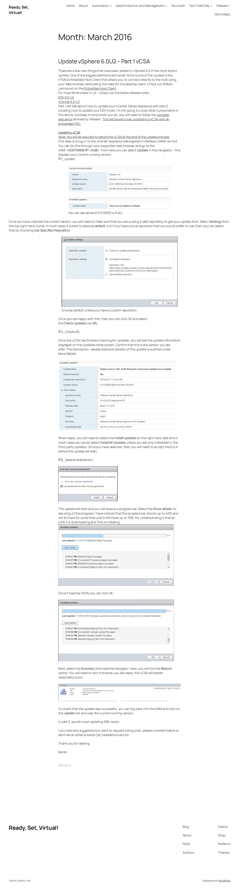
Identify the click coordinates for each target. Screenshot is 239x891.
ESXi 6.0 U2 (66, 97)
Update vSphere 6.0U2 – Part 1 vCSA (104, 61)
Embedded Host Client (100, 88)
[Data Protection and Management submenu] (166, 6)
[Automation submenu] (111, 6)
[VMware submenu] (229, 6)
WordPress (224, 880)
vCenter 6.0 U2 (69, 102)
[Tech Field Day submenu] (211, 6)
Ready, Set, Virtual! (19, 10)
